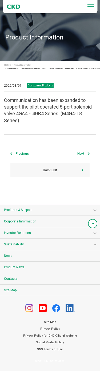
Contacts (11, 279)
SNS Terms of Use (50, 349)
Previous (22, 153)
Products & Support (18, 210)
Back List (50, 170)
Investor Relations (17, 233)
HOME (7, 65)
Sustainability (14, 244)
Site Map (10, 290)
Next (80, 153)
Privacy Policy (50, 328)
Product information (22, 65)
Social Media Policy (50, 342)
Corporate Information (20, 221)
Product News (14, 267)
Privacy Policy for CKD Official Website (50, 335)
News (8, 256)
